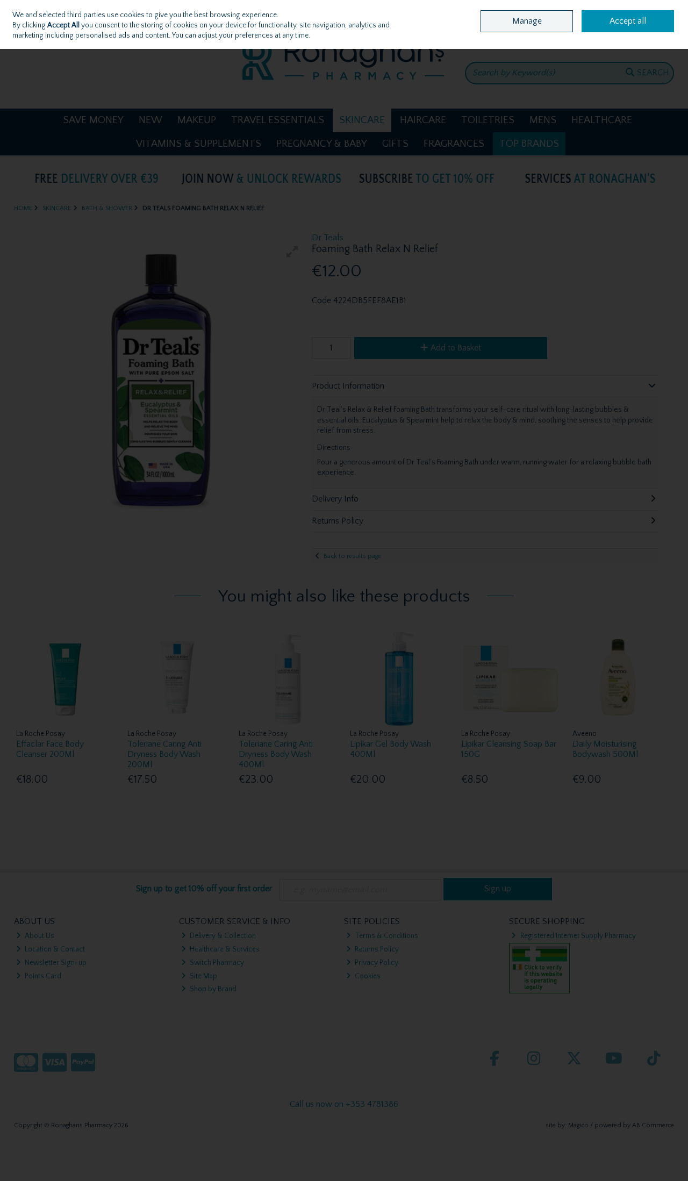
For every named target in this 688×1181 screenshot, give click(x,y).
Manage (527, 21)
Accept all (628, 21)
